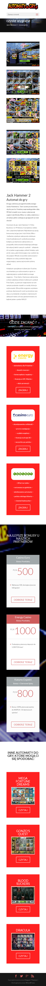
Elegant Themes (31, 980)
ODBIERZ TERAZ (23, 599)
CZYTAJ (23, 810)
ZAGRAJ (23, 390)
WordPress (30, 983)
